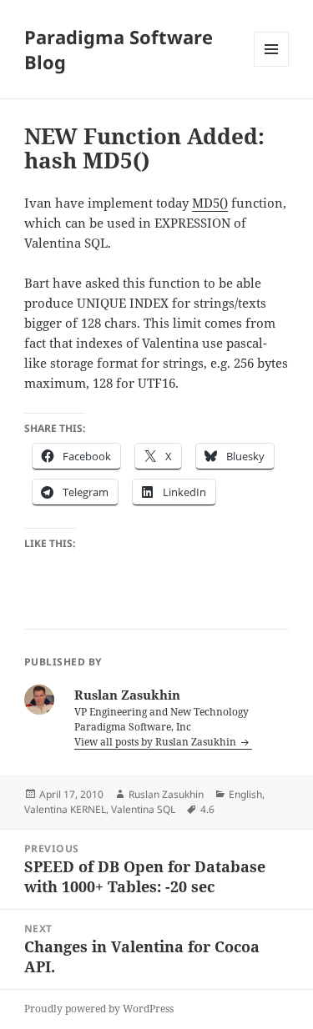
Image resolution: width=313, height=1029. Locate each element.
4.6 (207, 809)
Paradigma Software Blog (118, 49)
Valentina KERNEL (65, 809)
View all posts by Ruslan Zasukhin (156, 742)
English (245, 794)
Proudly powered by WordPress (99, 1008)
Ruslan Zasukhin (166, 794)
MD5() (210, 202)
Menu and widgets (272, 66)
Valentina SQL (143, 809)
